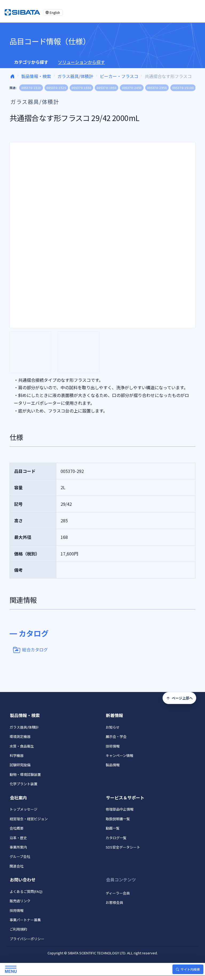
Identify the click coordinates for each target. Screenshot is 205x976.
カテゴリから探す (31, 62)
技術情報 (113, 746)
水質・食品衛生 (22, 746)
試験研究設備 (20, 764)
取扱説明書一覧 (118, 818)
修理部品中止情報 (119, 809)
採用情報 (16, 910)
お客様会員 (114, 902)
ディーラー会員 (118, 893)
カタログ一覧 (116, 837)
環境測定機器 (20, 736)
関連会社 (16, 866)
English (55, 12)
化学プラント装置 (23, 783)
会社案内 (18, 797)
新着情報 (114, 715)
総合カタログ (35, 649)
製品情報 (113, 764)
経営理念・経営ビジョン (29, 818)
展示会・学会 (116, 736)
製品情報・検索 (36, 76)
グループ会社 (20, 856)
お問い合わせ (23, 879)
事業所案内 (18, 847)
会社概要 (16, 828)
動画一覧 (113, 828)
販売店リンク (20, 900)
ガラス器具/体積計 (75, 76)
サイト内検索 (190, 969)
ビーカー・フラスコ (119, 76)
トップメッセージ (23, 809)
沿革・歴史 (18, 837)
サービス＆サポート (125, 797)
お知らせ (113, 727)
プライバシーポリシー (27, 938)
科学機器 (16, 755)
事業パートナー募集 (25, 919)
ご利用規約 (18, 929)
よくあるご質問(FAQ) (26, 891)
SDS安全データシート (123, 847)
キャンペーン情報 (119, 755)
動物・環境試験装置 (25, 774)
